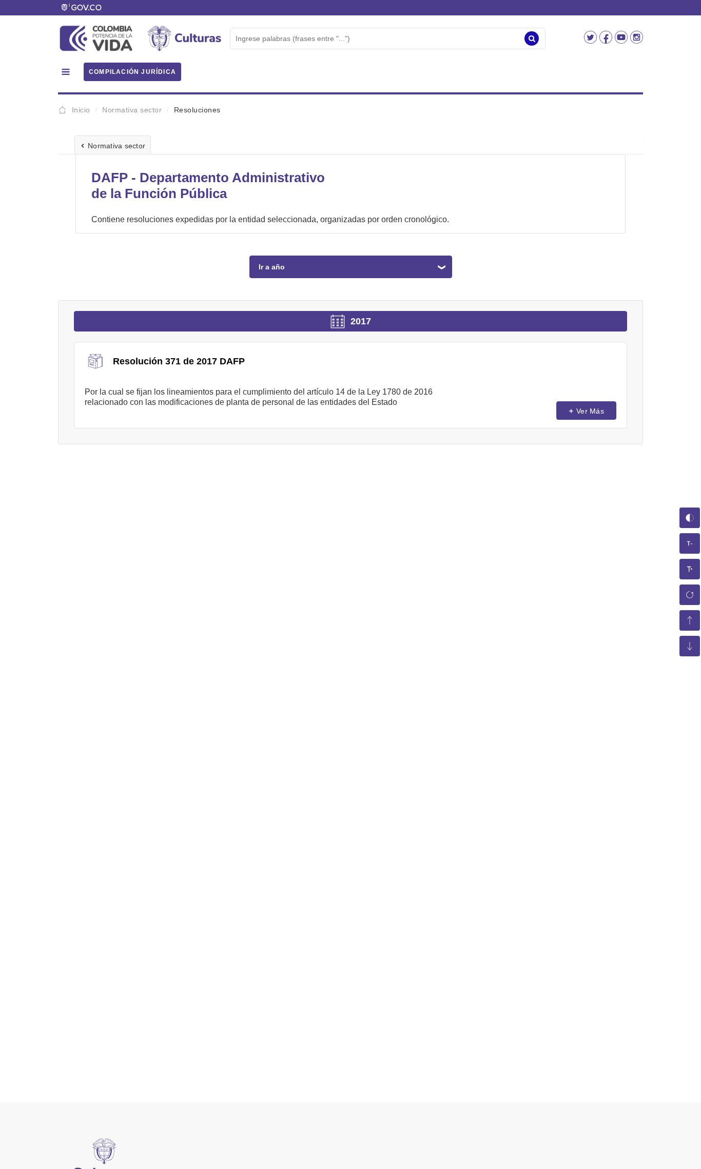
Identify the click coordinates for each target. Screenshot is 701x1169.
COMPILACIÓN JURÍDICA (132, 71)
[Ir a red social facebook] (607, 40)
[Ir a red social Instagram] (636, 40)
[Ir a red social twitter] (591, 40)
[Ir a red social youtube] (622, 40)
